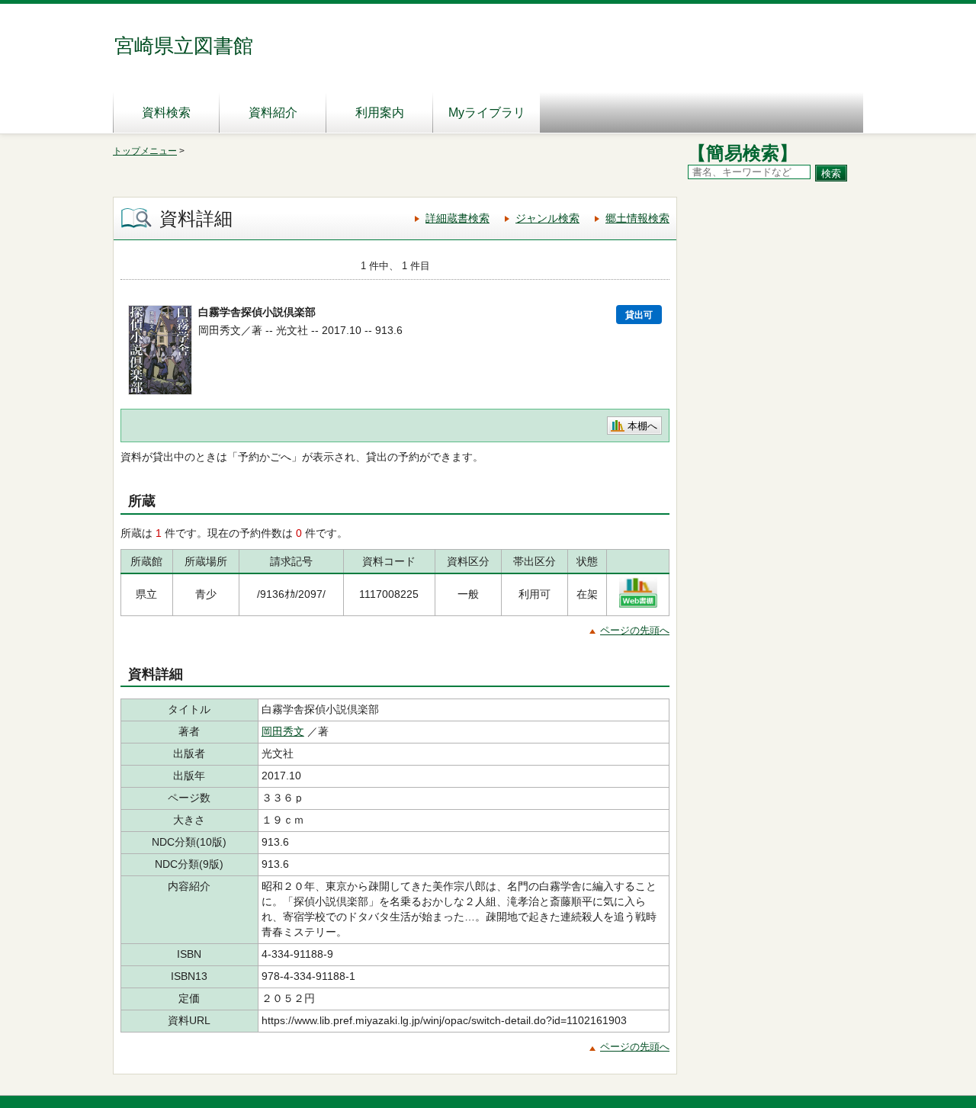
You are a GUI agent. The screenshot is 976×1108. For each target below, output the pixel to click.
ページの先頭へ (634, 630)
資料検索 (166, 112)
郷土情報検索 (637, 218)
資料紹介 (273, 112)
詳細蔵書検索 (457, 218)
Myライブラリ (486, 112)
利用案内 (379, 112)
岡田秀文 (283, 731)
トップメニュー (145, 151)
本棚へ (642, 426)
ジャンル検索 (547, 218)
